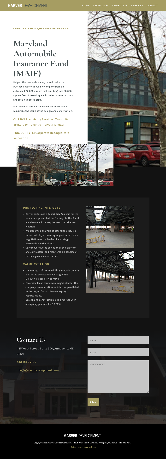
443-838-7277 (26, 362)
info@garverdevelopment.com (38, 370)
